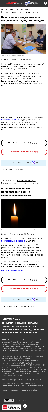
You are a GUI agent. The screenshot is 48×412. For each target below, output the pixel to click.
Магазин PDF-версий (26, 326)
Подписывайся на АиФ (12, 271)
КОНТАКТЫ (32, 323)
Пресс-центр (8, 326)
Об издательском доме (14, 323)
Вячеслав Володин (10, 120)
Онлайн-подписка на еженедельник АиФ (23, 330)
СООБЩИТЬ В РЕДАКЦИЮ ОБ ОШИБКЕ (19, 333)
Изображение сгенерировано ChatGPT (18, 230)
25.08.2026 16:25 (7, 181)
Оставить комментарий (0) (24, 152)
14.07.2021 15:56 (7, 10)
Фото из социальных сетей (12, 55)
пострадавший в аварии (13, 241)
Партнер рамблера (21, 400)
